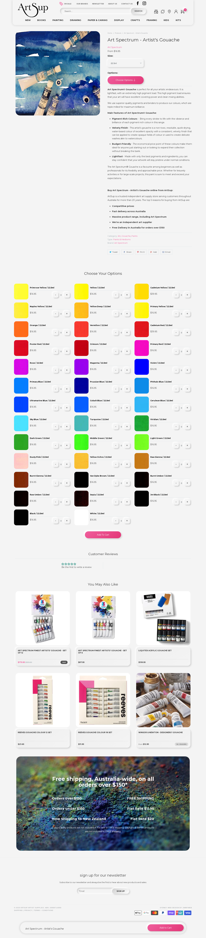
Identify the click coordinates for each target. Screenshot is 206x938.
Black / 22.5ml (36, 513)
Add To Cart (103, 534)
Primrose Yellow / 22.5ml (42, 288)
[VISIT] (169, 12)
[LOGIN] (176, 12)
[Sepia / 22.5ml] (81, 498)
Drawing (75, 20)
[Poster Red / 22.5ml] (21, 348)
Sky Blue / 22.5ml (38, 419)
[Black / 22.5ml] (21, 517)
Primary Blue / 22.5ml (40, 382)
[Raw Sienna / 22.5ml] (142, 461)
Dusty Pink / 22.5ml (39, 457)
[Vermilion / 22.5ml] (81, 329)
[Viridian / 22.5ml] (142, 423)
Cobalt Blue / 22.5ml (100, 400)
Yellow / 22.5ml (97, 288)
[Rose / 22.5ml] (21, 367)
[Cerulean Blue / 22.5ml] (142, 404)
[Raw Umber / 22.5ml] (21, 498)
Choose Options (124, 80)
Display (119, 20)
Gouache (126, 236)
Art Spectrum (115, 47)
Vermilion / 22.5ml (99, 325)
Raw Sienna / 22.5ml (160, 457)
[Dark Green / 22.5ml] (21, 442)
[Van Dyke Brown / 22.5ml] (81, 480)
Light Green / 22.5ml (160, 438)
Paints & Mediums (121, 239)
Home (110, 33)
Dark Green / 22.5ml (40, 438)
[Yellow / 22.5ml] (81, 291)
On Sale (67, 4)
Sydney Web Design (169, 907)
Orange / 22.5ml (38, 325)
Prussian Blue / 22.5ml (101, 382)
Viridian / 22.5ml (158, 419)
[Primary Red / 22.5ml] (142, 348)
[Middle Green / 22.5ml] (81, 442)
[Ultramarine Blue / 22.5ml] (21, 404)
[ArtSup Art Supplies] (33, 16)
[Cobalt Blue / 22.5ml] (81, 404)
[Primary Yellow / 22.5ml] (142, 310)
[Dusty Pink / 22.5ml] (21, 461)
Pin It (142, 252)
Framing (152, 20)
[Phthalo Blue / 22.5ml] (142, 386)
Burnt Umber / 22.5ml (161, 476)
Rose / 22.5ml (36, 363)
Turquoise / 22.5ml (99, 419)
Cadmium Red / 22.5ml (161, 325)
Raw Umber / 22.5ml (39, 495)
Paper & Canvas (98, 20)
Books (41, 20)
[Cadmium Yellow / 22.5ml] (142, 291)
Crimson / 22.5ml (98, 344)
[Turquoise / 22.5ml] (81, 423)
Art (119, 236)
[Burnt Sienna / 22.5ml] (21, 480)
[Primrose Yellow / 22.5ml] (21, 291)
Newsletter (98, 4)
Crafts (135, 20)
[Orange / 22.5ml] (21, 329)
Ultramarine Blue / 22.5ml (42, 400)
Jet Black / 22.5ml (159, 495)
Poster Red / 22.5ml (39, 344)
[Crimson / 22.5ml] (81, 348)
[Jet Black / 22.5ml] (142, 498)
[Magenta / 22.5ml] (81, 367)
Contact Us (127, 4)
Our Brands (82, 4)
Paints (134, 236)
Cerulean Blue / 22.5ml (161, 400)
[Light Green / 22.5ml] (142, 442)
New (28, 20)
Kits (178, 20)
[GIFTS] (156, 12)
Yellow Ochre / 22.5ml (101, 457)
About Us (112, 4)
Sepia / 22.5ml (97, 495)
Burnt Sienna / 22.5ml (40, 476)
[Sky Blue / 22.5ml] (21, 423)
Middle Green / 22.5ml (101, 438)
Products (118, 33)
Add (155, 252)
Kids (166, 20)
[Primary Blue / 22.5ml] (21, 386)
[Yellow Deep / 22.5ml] (81, 310)
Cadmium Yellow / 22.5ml (162, 288)
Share (128, 252)
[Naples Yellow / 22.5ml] (21, 310)
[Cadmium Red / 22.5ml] (142, 329)
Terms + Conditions (43, 910)
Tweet (115, 252)
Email (167, 252)
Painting (57, 20)
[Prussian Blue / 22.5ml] (81, 386)
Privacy (28, 910)
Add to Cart (166, 927)
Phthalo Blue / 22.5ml (161, 382)
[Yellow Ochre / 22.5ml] (81, 461)
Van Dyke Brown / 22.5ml (102, 476)
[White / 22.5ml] (81, 517)
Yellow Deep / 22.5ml (100, 306)
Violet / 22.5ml (157, 363)
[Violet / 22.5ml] (142, 367)
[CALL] (162, 12)
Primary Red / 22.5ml (160, 344)
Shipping (18, 910)
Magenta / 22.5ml (98, 363)
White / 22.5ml (97, 513)
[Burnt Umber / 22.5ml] (142, 480)
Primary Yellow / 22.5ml (161, 306)
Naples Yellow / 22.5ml (41, 306)
